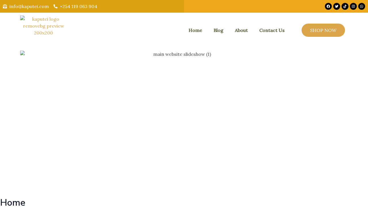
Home (195, 30)
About (241, 30)
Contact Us (272, 30)
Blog (218, 30)
